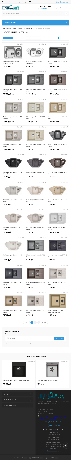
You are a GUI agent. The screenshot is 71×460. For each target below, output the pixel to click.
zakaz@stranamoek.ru (55, 429)
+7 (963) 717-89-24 (53, 425)
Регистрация (64, 2)
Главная (4, 2)
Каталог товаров (10, 23)
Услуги (25, 2)
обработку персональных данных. (25, 343)
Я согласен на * (22, 343)
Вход (57, 2)
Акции (19, 2)
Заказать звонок (42, 8)
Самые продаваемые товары (35, 356)
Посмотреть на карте (53, 451)
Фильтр (9, 38)
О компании (12, 2)
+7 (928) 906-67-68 (53, 421)
